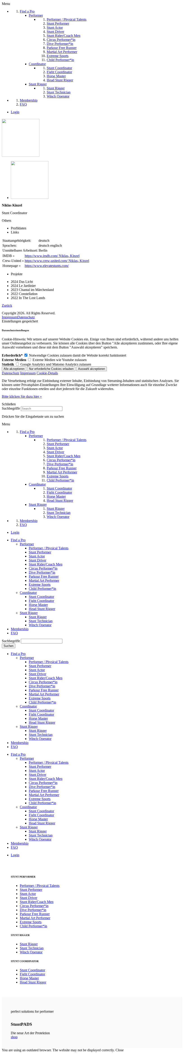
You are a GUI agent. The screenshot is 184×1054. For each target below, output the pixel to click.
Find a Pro (18, 540)
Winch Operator (40, 625)
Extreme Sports (39, 584)
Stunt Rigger (29, 613)
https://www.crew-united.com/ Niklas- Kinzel (57, 261)
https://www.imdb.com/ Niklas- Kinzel (52, 256)
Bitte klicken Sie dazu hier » (22, 396)
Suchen (8, 646)
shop (14, 1037)
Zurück (7, 305)
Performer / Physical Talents (48, 548)
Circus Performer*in (43, 568)
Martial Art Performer (44, 580)
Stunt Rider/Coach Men (45, 564)
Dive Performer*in (42, 572)
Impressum (9, 317)
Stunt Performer (40, 552)
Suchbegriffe (11, 408)
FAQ (14, 633)
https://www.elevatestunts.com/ (47, 266)
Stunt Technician (41, 621)
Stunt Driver (37, 560)
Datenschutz (26, 317)
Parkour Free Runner (44, 576)
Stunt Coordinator (41, 597)
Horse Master (38, 605)
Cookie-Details (47, 373)
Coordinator (28, 593)
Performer (27, 544)
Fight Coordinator (41, 601)
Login (15, 112)
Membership (19, 629)
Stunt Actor (37, 556)
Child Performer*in (42, 588)
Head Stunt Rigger (42, 609)
